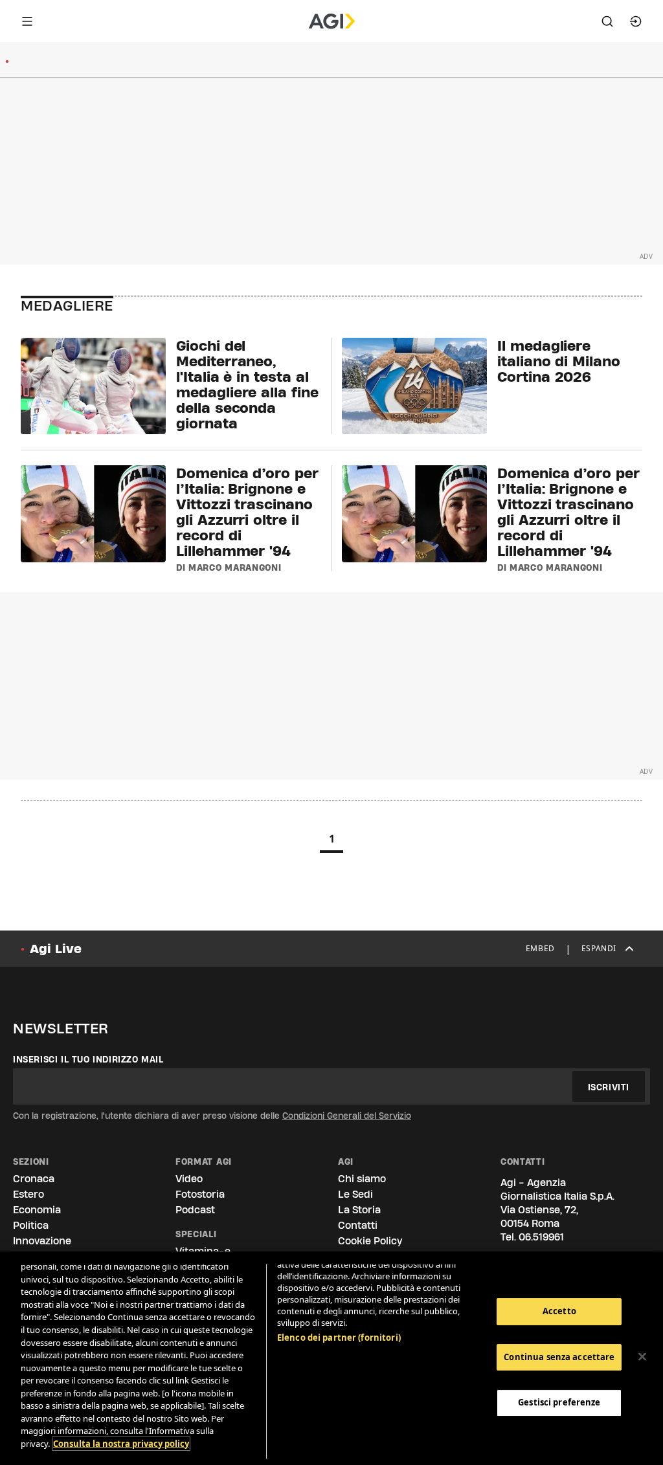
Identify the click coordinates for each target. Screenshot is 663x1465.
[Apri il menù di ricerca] (607, 21)
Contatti (357, 1225)
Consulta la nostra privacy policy (121, 1443)
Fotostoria (200, 1194)
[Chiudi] (642, 1357)
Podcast (195, 1210)
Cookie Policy (370, 1241)
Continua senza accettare (559, 1357)
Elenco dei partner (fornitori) (339, 1337)
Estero (28, 1194)
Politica (31, 1225)
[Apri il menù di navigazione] (27, 21)
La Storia (359, 1210)
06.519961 (541, 1237)
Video (189, 1179)
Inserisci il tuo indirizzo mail (88, 1059)
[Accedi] (635, 21)
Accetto (559, 1311)
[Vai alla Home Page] (332, 21)
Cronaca (33, 1179)
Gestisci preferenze (559, 1402)
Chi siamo (362, 1179)
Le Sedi (355, 1194)
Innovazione (42, 1241)
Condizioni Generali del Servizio (346, 1115)
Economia (37, 1210)
